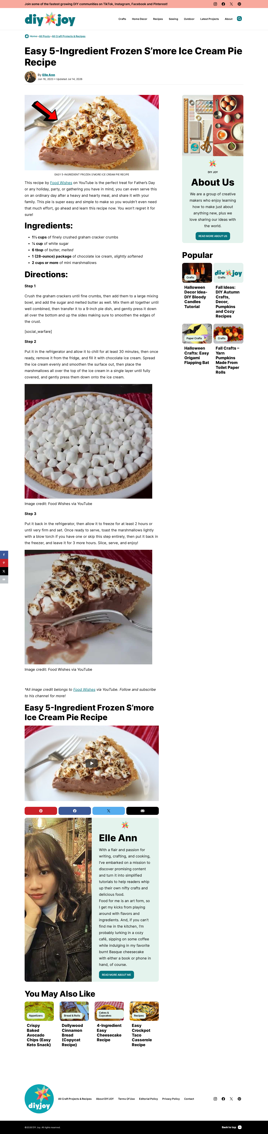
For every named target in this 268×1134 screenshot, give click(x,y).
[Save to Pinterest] (4, 563)
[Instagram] (215, 4)
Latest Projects (209, 18)
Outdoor (189, 18)
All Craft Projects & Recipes (69, 36)
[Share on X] (4, 571)
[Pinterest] (239, 4)
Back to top (229, 1127)
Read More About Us (213, 236)
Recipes (158, 18)
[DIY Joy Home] (50, 19)
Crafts (122, 18)
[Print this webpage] (4, 579)
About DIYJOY (105, 1098)
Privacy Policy (171, 1098)
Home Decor (139, 18)
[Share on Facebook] (4, 555)
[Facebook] (223, 4)
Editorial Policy (148, 1098)
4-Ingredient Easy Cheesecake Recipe (109, 1032)
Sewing (173, 18)
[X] (231, 4)
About (228, 18)
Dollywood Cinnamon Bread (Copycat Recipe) (72, 1035)
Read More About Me (116, 974)
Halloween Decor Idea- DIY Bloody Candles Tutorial (195, 297)
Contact (189, 1098)
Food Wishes (61, 183)
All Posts (44, 36)
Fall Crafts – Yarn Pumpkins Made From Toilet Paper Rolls (227, 360)
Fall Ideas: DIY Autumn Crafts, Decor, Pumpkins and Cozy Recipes (228, 301)
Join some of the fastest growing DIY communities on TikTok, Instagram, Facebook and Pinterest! (96, 4)
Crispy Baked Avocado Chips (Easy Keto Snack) (39, 1035)
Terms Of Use (126, 1098)
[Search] (239, 19)
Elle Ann (48, 75)
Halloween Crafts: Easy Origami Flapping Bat (196, 355)
